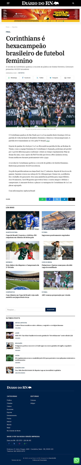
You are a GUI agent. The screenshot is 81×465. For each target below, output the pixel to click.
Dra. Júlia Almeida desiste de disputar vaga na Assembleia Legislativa (38, 370)
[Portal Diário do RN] (40, 3)
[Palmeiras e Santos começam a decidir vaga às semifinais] (58, 250)
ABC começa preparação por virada (56, 295)
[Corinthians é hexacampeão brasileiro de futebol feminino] (40, 104)
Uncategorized (20, 373)
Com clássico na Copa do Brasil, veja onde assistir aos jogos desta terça (22, 296)
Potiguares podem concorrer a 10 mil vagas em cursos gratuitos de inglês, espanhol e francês (43, 347)
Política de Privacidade (40, 460)
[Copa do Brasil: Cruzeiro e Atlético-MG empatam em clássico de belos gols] (22, 220)
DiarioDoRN (52, 458)
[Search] (73, 3)
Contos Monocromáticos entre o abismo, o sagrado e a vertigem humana (39, 325)
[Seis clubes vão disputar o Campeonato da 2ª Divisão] (22, 250)
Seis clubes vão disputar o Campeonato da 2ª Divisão (22, 266)
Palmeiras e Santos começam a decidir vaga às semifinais (57, 266)
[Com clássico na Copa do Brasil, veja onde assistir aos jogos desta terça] (22, 280)
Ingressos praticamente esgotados (56, 235)
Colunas (18, 328)
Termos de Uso (16, 460)
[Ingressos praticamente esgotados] (58, 220)
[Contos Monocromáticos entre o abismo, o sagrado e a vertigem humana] (9, 325)
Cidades (17, 338)
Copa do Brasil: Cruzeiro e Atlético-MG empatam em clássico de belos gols (21, 236)
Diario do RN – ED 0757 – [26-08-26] (19, 440)
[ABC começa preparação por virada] (58, 280)
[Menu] (8, 3)
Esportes (21, 73)
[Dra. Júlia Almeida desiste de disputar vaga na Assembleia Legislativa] (9, 370)
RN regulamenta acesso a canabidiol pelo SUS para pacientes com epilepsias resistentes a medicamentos (45, 359)
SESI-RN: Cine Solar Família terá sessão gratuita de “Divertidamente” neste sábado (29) (44, 336)
